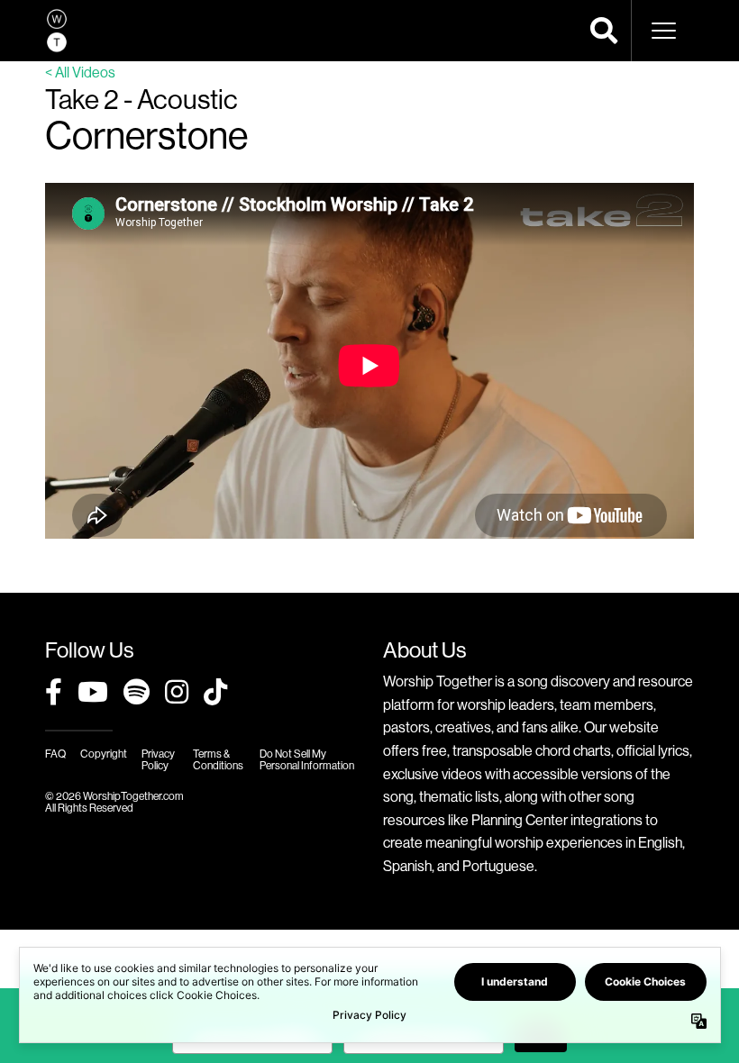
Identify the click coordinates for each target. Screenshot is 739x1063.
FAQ (55, 753)
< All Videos (80, 72)
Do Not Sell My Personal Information (307, 759)
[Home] (56, 30)
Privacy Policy (158, 759)
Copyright (103, 753)
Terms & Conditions (218, 759)
